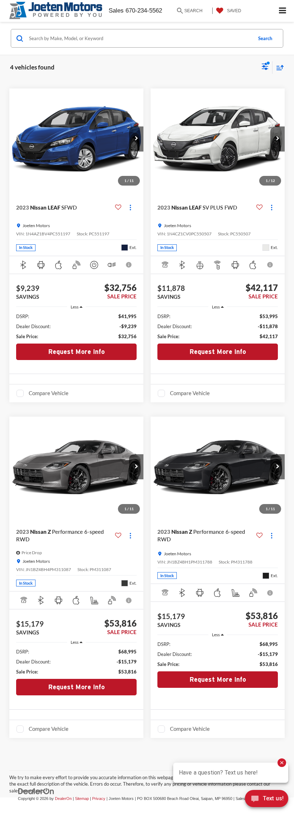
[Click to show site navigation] (282, 11)
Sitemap (82, 798)
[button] (136, 139)
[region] (76, 326)
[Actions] (130, 207)
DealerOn (63, 798)
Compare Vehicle (48, 393)
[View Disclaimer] (129, 264)
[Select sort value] (278, 67)
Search (265, 38)
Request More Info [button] (76, 351)
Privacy (98, 798)
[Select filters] (265, 67)
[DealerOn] (36, 791)
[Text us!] (266, 800)
